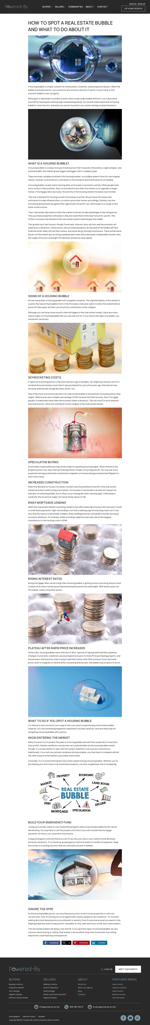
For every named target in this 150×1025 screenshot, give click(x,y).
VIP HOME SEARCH (133, 8)
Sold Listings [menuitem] (49, 991)
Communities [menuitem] (75, 6)
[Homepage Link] (16, 6)
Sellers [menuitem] (59, 6)
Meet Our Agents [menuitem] (85, 987)
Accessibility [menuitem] (14, 1017)
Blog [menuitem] (80, 991)
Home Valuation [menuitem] (50, 987)
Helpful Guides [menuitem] (15, 994)
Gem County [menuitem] (117, 991)
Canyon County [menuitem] (119, 987)
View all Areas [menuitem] (118, 997)
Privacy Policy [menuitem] (29, 1017)
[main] (75, 479)
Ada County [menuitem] (117, 984)
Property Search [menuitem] (16, 987)
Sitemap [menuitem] (41, 1017)
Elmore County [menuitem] (118, 994)
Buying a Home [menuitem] (16, 984)
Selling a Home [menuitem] (50, 984)
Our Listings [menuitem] (14, 991)
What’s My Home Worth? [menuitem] (54, 994)
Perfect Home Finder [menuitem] (18, 997)
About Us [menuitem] (82, 984)
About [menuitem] (89, 6)
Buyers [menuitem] (46, 6)
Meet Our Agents (128, 969)
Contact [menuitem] (102, 6)
